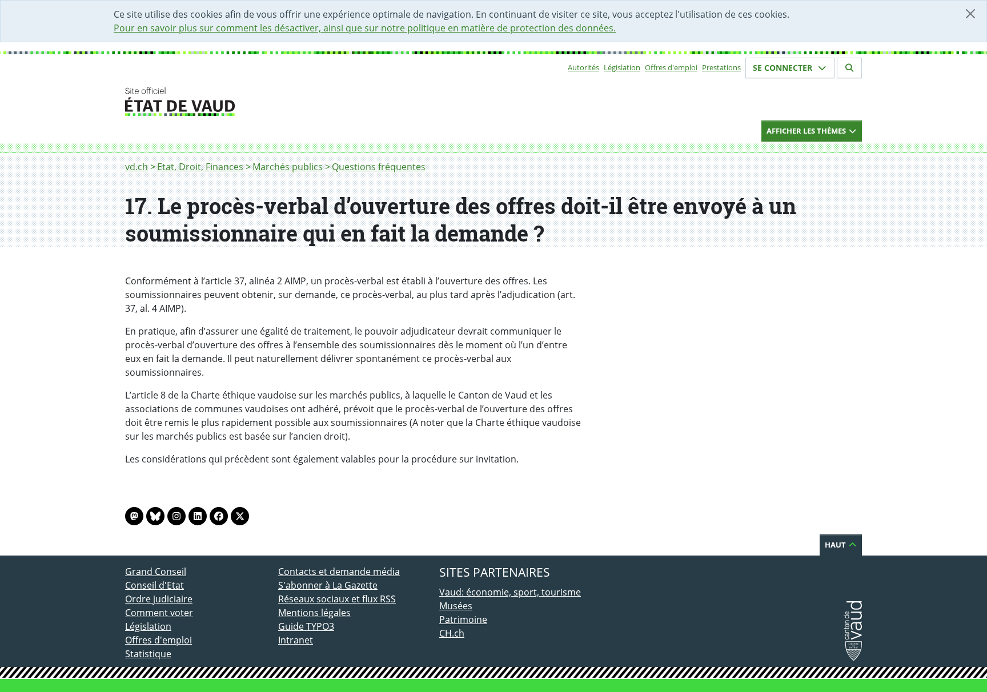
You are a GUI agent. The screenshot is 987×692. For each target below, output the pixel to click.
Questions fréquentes (379, 166)
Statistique (148, 653)
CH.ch (451, 633)
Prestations (721, 67)
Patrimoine (463, 619)
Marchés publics (287, 166)
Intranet (295, 640)
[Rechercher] (849, 68)
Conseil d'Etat (154, 585)
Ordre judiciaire (158, 599)
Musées (455, 606)
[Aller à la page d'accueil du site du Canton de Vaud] (273, 101)
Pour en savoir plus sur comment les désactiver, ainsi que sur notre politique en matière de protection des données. (365, 28)
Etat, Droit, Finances (200, 166)
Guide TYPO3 (306, 626)
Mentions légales (314, 612)
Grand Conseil (155, 571)
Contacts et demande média (339, 571)
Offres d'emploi (671, 67)
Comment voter (159, 612)
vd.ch (136, 166)
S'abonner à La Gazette (328, 585)
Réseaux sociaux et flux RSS (337, 599)
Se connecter (784, 67)
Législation (622, 67)
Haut (836, 545)
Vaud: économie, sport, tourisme (510, 592)
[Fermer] (970, 14)
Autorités (583, 67)
